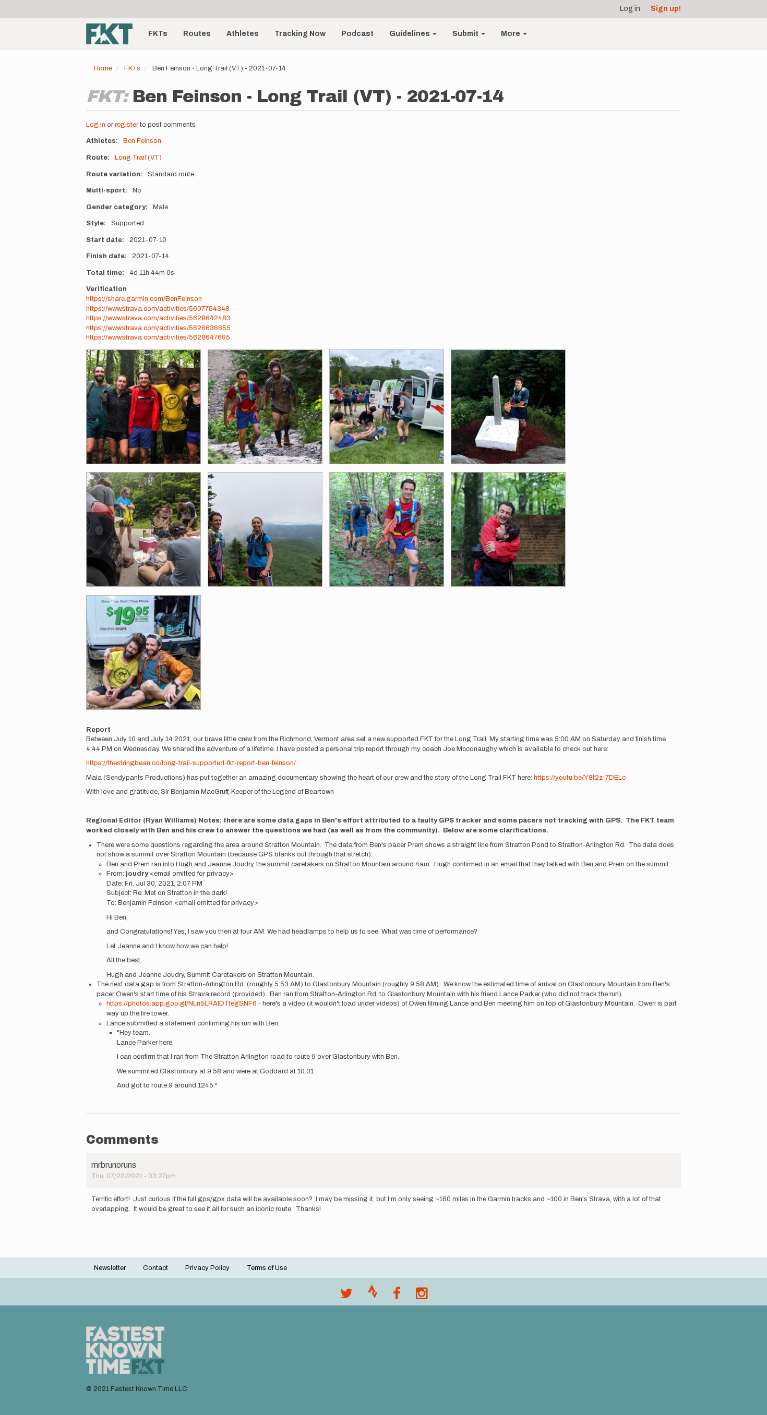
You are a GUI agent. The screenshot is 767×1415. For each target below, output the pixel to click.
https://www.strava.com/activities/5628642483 (158, 318)
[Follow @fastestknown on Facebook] (397, 1296)
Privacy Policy (207, 1268)
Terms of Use (267, 1268)
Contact (155, 1268)
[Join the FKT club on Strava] (373, 1296)
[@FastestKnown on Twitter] (346, 1296)
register (126, 124)
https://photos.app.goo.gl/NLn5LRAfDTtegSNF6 (181, 1003)
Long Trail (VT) (138, 157)
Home (103, 68)
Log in (630, 9)
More (511, 34)
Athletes (242, 34)
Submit (466, 34)
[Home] (113, 33)
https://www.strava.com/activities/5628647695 (158, 337)
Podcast (357, 34)
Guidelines (410, 34)
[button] (143, 406)
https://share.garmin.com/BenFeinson (144, 299)
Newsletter (110, 1268)
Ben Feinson (142, 140)
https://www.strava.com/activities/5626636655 (158, 328)
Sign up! (666, 9)
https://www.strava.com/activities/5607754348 (158, 308)
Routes (197, 34)
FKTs (157, 34)
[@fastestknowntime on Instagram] (421, 1296)
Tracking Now (300, 34)
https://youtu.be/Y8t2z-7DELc (580, 777)
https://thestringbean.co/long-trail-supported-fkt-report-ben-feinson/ (191, 763)
